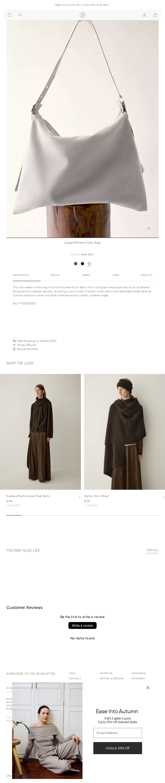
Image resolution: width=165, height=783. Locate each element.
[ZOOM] (149, 228)
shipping (106, 673)
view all (152, 550)
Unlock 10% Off (117, 748)
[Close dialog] (147, 687)
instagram (138, 673)
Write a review (82, 625)
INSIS (72, 673)
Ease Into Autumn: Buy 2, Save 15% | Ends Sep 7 (82, 4)
